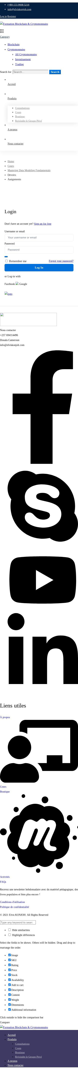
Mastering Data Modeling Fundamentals (29, 170)
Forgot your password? (61, 261)
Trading (19, 64)
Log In (39, 267)
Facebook (10, 284)
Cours (11, 166)
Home (11, 161)
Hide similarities (20, 930)
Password (10, 243)
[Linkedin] (43, 693)
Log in (3, 16)
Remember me (17, 261)
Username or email (15, 231)
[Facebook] (43, 463)
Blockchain (14, 44)
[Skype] (43, 545)
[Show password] (6, 256)
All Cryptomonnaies (26, 54)
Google (23, 284)
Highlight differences (23, 935)
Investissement (23, 59)
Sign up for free (42, 223)
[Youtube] (43, 610)
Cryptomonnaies (16, 49)
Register (11, 16)
